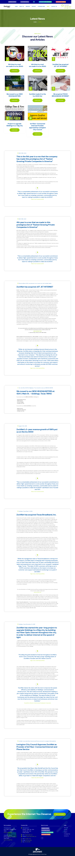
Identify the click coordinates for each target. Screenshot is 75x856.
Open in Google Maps (8, 832)
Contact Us (54, 6)
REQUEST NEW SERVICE (45, 1)
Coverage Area (41, 6)
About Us (21, 6)
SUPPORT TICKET (61, 1)
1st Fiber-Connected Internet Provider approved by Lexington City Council (37, 127)
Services (28, 6)
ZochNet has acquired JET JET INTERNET (60, 65)
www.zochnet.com (37, 331)
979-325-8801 (26, 841)
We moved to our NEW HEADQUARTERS (15, 95)
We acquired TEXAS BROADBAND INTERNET (60, 95)
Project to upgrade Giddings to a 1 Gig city (14, 125)
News (48, 6)
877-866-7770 (68, 8)
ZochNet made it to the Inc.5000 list (37, 95)
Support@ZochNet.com (29, 836)
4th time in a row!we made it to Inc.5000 (37, 65)
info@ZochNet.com (27, 834)
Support (34, 6)
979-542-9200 (68, 6)
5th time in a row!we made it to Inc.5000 (14, 65)
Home (16, 6)
